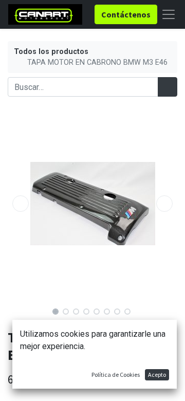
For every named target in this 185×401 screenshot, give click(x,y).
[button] (20, 204)
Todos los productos (51, 51)
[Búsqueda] (167, 87)
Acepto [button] (157, 374)
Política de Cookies (115, 374)
